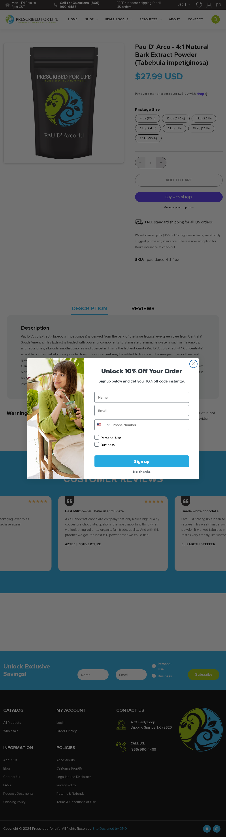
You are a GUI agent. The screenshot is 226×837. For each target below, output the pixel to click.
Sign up (141, 461)
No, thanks (142, 471)
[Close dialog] (193, 364)
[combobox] (103, 424)
